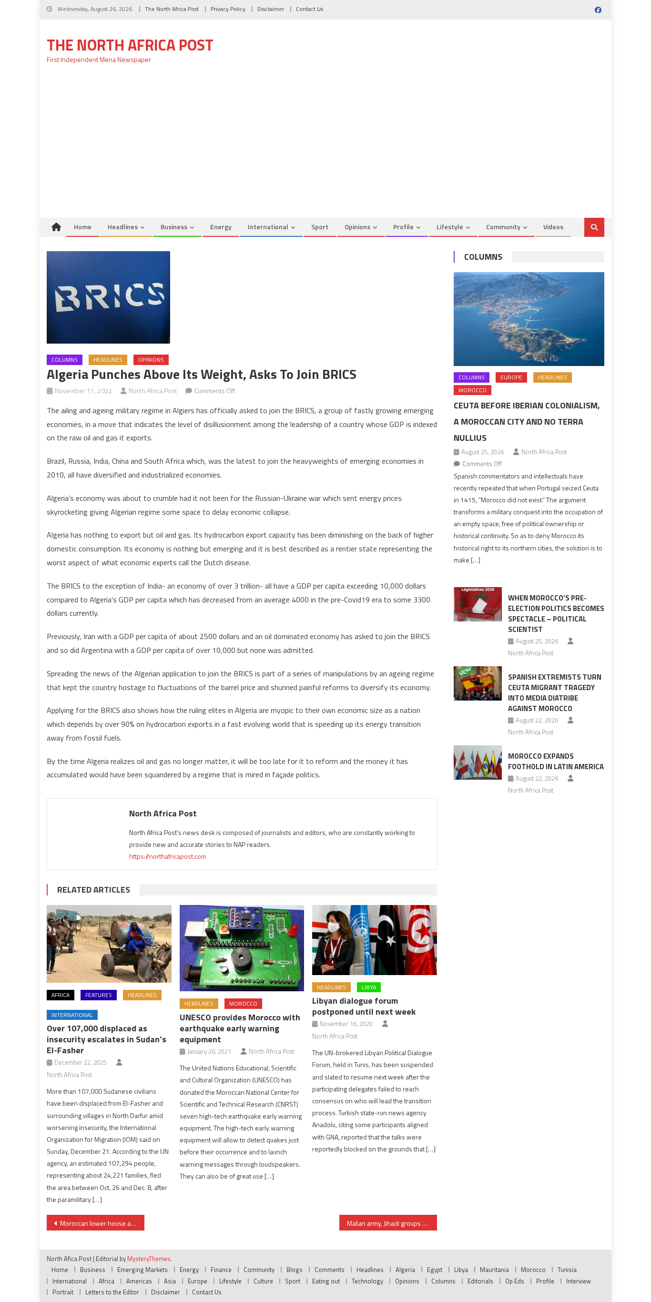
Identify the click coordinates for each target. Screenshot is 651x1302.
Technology (367, 1281)
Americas (139, 1281)
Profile (403, 227)
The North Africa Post (172, 8)
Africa (60, 994)
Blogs (294, 1269)
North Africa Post (153, 391)
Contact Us (309, 8)
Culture (263, 1281)
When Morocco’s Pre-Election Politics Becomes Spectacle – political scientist (556, 613)
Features (98, 994)
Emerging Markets (142, 1269)
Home (83, 227)
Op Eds (514, 1281)
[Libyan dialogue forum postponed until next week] (374, 940)
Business (174, 227)
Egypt (434, 1269)
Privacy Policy (228, 8)
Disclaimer (270, 8)
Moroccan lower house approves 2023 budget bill (102, 1223)
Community (503, 227)
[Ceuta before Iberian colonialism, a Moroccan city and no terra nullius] (529, 319)
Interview (578, 1281)
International (268, 227)
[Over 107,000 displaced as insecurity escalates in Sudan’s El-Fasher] (109, 944)
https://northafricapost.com (167, 856)
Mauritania (494, 1269)
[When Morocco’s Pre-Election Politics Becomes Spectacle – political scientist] (478, 604)
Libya (369, 987)
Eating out (326, 1281)
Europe (511, 377)
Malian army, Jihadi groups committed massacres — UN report (392, 1223)
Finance (221, 1269)
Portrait (62, 1292)
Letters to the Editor (112, 1292)
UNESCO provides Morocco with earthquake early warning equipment (240, 1028)
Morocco (243, 1003)
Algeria (405, 1269)
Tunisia (567, 1269)
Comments (330, 1269)
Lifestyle (450, 227)
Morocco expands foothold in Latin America (556, 761)
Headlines (123, 227)
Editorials (480, 1281)
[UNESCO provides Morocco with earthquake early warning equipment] (242, 948)
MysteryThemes (149, 1258)
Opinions (357, 227)
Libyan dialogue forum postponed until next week (364, 1006)
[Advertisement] (325, 146)
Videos (553, 227)
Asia (170, 1281)
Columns (64, 359)
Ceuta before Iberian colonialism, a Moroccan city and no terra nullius (527, 421)
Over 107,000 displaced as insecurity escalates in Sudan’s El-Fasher (106, 1039)
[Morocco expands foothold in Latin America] (478, 762)
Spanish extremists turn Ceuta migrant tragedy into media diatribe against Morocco (554, 692)
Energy (221, 227)
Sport (319, 227)
